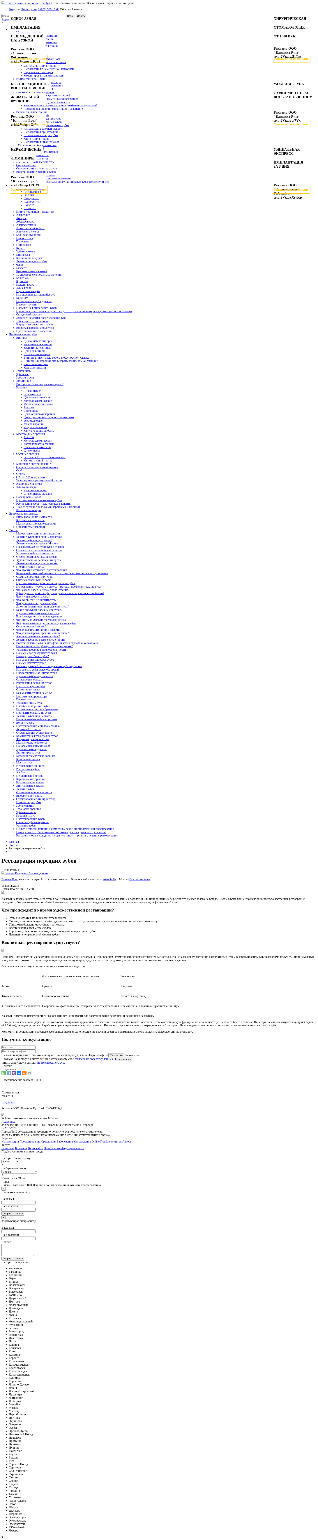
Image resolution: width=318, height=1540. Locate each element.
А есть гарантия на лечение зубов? (38, 636)
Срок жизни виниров (37, 354)
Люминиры (23, 380)
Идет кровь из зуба (28, 291)
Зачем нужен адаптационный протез (39, 480)
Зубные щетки (25, 805)
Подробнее (8, 1102)
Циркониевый (32, 450)
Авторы (127, 1141)
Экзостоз (21, 268)
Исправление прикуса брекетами (37, 709)
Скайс (20, 470)
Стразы (20, 473)
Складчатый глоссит (29, 314)
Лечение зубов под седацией (34, 540)
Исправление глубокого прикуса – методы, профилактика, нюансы (58, 586)
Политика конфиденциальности (64, 1148)
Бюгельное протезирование (33, 463)
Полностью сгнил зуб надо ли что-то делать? (44, 646)
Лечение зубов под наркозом (34, 716)
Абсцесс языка (25, 221)
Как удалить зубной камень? (34, 692)
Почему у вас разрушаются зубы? (37, 652)
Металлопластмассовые (38, 404)
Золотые (29, 407)
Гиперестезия (24, 238)
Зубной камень (25, 251)
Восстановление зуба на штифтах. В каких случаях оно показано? (57, 643)
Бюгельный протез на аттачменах (45, 457)
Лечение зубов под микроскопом (37, 563)
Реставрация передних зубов (34, 682)
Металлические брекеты (31, 742)
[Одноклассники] (24, 1073)
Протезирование (30, 1141)
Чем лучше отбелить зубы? (33, 596)
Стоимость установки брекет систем (39, 550)
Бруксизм (22, 281)
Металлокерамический (38, 440)
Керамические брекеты (30, 779)
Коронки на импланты (30, 520)
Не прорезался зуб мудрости (34, 301)
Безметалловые (33, 420)
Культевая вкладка (35, 490)
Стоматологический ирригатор (35, 799)
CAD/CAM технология (30, 477)
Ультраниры (23, 370)
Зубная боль (23, 287)
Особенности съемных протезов (36, 556)
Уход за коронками (35, 427)
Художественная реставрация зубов (38, 560)
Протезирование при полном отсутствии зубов (45, 583)
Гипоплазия (23, 244)
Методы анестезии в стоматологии (38, 533)
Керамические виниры (38, 344)
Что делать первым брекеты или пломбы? (42, 633)
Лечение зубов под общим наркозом (39, 536)
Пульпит (29, 204)
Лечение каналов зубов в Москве (37, 543)
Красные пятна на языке (31, 271)
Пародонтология (26, 304)
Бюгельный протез (28, 759)
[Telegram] (9, 1073)
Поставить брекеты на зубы (33, 712)
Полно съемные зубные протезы (36, 719)
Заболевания (65, 1141)
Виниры (21, 337)
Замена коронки (34, 424)
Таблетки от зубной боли (32, 321)
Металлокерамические (38, 400)
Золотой (29, 437)
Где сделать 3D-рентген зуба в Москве (40, 546)
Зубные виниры (26, 812)
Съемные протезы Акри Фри (34, 576)
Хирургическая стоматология (34, 324)
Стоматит (30, 208)
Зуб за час (22, 374)
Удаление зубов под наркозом (34, 676)
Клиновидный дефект (30, 258)
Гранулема (22, 241)
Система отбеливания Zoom (33, 579)
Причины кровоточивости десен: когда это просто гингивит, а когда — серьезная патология (74, 311)
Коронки (21, 387)
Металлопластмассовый (39, 443)
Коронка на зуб (25, 815)
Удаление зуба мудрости (31, 749)
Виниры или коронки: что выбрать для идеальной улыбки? (61, 360)
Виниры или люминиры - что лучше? (39, 384)
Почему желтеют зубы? (31, 662)
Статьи (13, 530)
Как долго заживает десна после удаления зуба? (46, 623)
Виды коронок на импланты (34, 516)
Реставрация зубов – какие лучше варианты (43, 503)
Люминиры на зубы (28, 752)
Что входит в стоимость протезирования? (42, 570)
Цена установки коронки (39, 414)
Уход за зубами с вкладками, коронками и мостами (48, 506)
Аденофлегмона (26, 224)
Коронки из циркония (30, 782)
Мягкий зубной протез (38, 460)
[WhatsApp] (3, 1073)
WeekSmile (109, 879)
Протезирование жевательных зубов (39, 500)
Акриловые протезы (29, 483)
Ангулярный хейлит (29, 231)
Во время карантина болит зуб (35, 327)
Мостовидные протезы (30, 433)
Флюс (19, 264)
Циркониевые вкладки (38, 493)
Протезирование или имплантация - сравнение (53, 108)
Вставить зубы (25, 722)
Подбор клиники (111, 1141)
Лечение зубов (25, 789)
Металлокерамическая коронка (35, 755)
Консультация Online (87, 1141)
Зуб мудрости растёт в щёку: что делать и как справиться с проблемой (60, 593)
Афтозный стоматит (28, 729)
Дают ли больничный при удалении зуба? (42, 606)
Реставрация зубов (28, 769)
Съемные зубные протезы (32, 822)
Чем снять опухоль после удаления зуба (41, 619)
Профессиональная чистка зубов (36, 672)
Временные (31, 410)
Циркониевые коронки (30, 526)
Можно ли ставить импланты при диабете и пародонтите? (60, 105)
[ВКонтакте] (19, 1073)
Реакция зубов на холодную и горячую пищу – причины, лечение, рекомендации (67, 835)
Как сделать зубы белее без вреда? (37, 669)
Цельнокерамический (37, 447)
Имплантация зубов (28, 802)
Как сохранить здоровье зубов (35, 659)
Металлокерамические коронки (36, 523)
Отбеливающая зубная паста (34, 732)
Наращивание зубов (28, 497)
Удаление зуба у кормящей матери (37, 613)
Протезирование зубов (23, 334)
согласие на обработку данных (94, 1058)
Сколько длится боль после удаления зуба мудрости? (49, 666)
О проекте (7, 1148)
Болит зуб (22, 277)
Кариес (20, 248)
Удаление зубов (26, 825)
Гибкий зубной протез (30, 566)
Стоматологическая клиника (34, 792)
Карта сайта (35, 1148)
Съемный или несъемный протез (37, 467)
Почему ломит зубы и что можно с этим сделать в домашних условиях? (61, 832)
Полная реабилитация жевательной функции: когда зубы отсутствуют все (62, 181)
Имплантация (10, 1141)
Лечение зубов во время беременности (40, 639)
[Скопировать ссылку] (29, 1073)
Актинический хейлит (30, 228)
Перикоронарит (26, 699)
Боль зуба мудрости (28, 234)
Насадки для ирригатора (31, 696)
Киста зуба (23, 254)
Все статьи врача (139, 879)
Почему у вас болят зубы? (32, 656)
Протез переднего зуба (30, 686)
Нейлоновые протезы (29, 775)
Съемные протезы (27, 453)
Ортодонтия (48, 1141)
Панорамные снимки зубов (33, 745)
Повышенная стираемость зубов (36, 307)
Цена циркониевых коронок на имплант (49, 417)
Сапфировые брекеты (29, 679)
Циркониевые (32, 390)
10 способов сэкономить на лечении (39, 274)
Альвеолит (23, 214)
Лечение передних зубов (31, 261)
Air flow (21, 772)
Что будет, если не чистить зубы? (37, 599)
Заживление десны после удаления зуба (41, 317)
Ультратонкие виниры (37, 347)
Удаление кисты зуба (29, 702)
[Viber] (14, 1073)
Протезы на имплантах (23, 513)
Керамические (32, 394)
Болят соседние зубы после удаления (39, 616)
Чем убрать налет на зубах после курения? (42, 589)
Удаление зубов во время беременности (41, 649)
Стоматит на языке (28, 689)
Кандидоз (22, 297)
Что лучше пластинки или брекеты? (38, 629)
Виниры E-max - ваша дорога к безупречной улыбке (56, 357)
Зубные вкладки (26, 487)
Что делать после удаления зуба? (36, 603)
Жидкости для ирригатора (32, 739)
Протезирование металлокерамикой (38, 726)
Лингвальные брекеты (30, 785)
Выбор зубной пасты (29, 795)
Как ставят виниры (36, 364)
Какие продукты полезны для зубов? (39, 609)
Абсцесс (21, 218)
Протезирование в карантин (34, 331)
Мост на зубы (24, 762)
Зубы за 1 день (25, 377)
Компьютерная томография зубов (37, 735)
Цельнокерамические (37, 397)
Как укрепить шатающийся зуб (35, 294)
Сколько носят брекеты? (31, 626)
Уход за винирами (35, 367)
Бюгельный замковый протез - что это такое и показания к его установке (62, 573)
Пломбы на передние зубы (33, 706)
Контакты (21, 1148)
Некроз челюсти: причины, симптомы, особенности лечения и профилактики (65, 828)
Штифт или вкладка (28, 510)
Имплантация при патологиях (35, 211)
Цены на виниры (34, 351)
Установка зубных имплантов (35, 553)
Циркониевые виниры (38, 341)
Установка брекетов (28, 808)
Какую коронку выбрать (39, 430)
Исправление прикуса (30, 765)
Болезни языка (25, 284)
